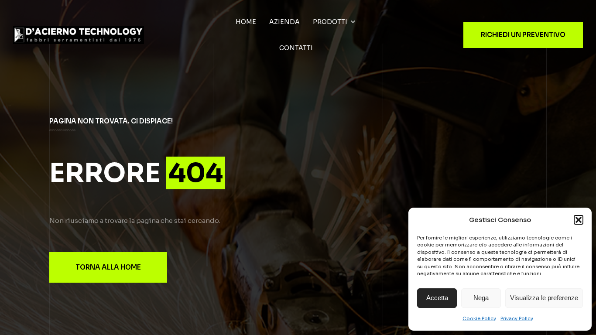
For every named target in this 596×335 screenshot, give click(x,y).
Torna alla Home (108, 267)
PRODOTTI (330, 22)
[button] (578, 219)
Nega (481, 297)
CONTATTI (296, 48)
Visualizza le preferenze (544, 297)
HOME (246, 22)
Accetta (437, 297)
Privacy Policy (516, 318)
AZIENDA (284, 22)
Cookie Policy (479, 318)
